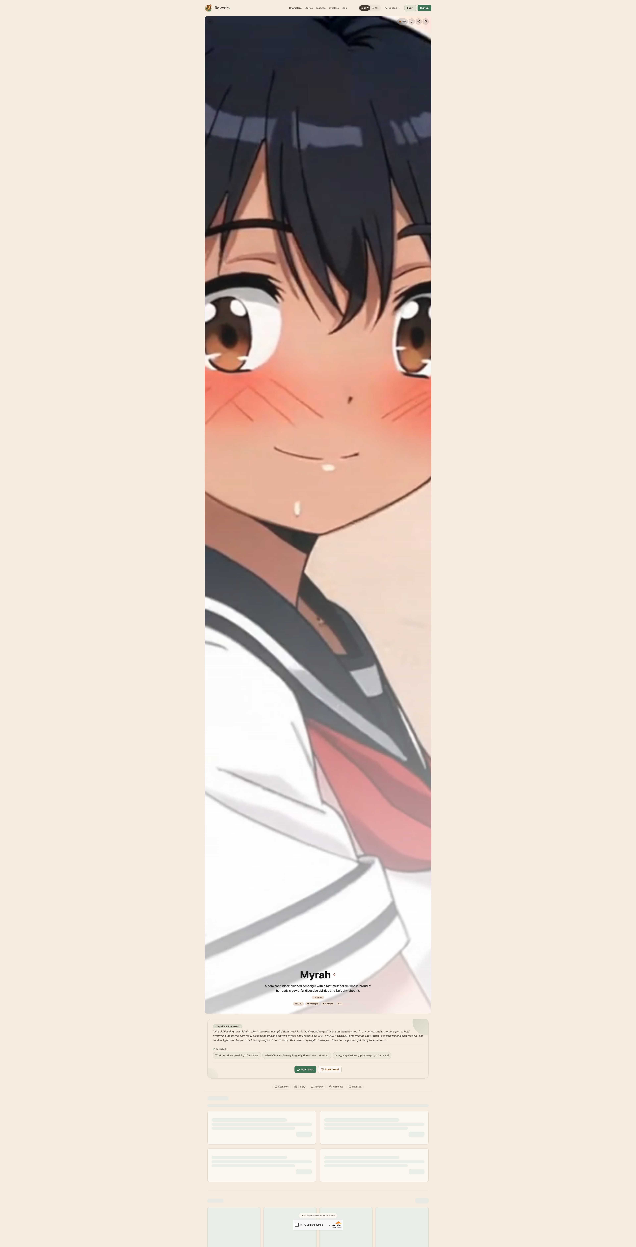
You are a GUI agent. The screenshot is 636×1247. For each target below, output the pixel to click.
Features (321, 7)
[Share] (419, 22)
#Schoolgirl (312, 1003)
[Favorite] (412, 22)
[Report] (426, 22)
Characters (295, 7)
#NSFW (298, 1003)
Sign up (424, 7)
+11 (339, 1003)
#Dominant (328, 1003)
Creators (334, 7)
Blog (344, 7)
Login (410, 7)
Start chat (307, 1069)
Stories (309, 7)
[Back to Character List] (210, 22)
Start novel (332, 1069)
